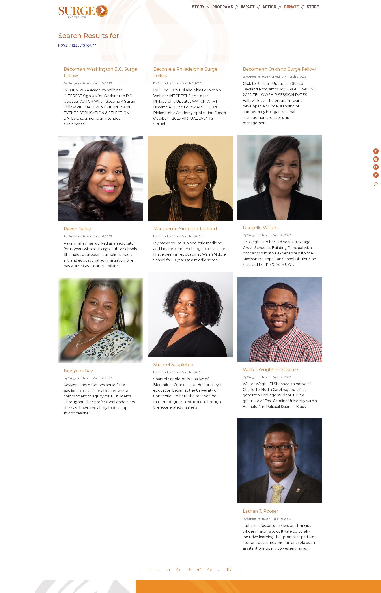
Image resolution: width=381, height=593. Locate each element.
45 (178, 569)
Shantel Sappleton (173, 364)
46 (189, 569)
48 (209, 569)
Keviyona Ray (78, 370)
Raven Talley (77, 229)
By (76, 83)
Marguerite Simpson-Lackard (185, 228)
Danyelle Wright (260, 227)
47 (199, 569)
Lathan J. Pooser (260, 511)
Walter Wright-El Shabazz (271, 369)
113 (229, 569)
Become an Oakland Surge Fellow (279, 69)
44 (168, 569)
